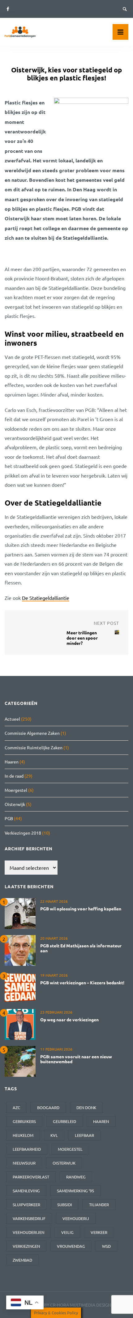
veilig (67, 1232)
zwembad (22, 1260)
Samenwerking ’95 (75, 1190)
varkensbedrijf (29, 1218)
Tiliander (99, 1204)
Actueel (12, 719)
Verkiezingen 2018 (23, 833)
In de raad (14, 776)
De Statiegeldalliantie (45, 598)
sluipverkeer (26, 1204)
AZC (16, 1107)
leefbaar (84, 1135)
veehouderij (75, 1218)
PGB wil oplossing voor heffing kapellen (80, 908)
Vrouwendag (71, 1246)
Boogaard (48, 1107)
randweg (76, 1176)
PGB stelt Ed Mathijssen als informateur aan (81, 948)
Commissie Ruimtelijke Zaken (33, 747)
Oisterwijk (15, 804)
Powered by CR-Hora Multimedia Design (66, 1305)
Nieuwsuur (24, 1162)
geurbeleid (64, 1121)
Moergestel (16, 790)
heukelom (23, 1135)
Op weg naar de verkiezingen (69, 1019)
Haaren (12, 761)
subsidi (64, 1204)
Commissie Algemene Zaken (32, 733)
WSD (106, 1246)
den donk (86, 1107)
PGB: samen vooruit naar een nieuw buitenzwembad (76, 1059)
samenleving (26, 1190)
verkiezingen (26, 1246)
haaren (101, 1121)
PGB (9, 818)
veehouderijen (28, 1232)
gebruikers (24, 1121)
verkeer (99, 1232)
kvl (54, 1135)
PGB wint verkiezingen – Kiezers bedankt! (82, 982)
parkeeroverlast (31, 1176)
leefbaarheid (27, 1149)
